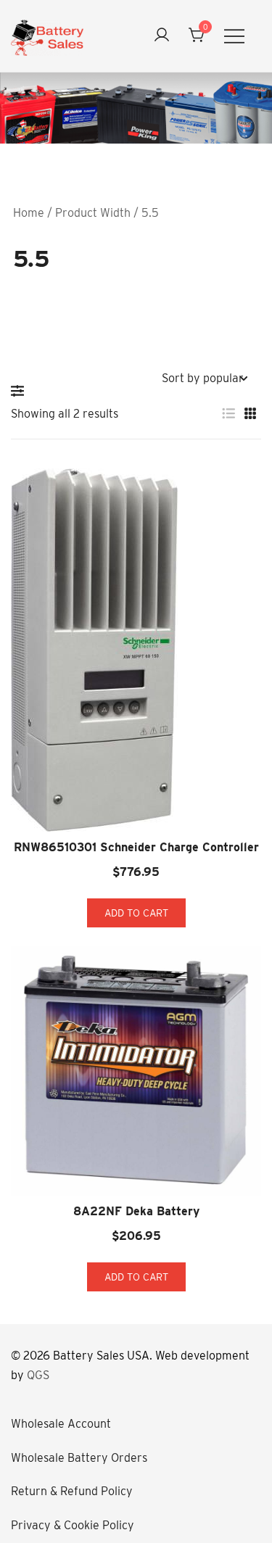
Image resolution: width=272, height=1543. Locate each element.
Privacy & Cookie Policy (72, 1525)
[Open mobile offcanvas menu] (234, 36)
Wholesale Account (61, 1424)
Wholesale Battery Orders (79, 1458)
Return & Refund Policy (72, 1491)
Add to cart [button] (136, 913)
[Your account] (161, 36)
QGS (38, 1375)
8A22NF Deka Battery (136, 1211)
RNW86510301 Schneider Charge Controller (136, 847)
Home (28, 213)
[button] (21, 391)
